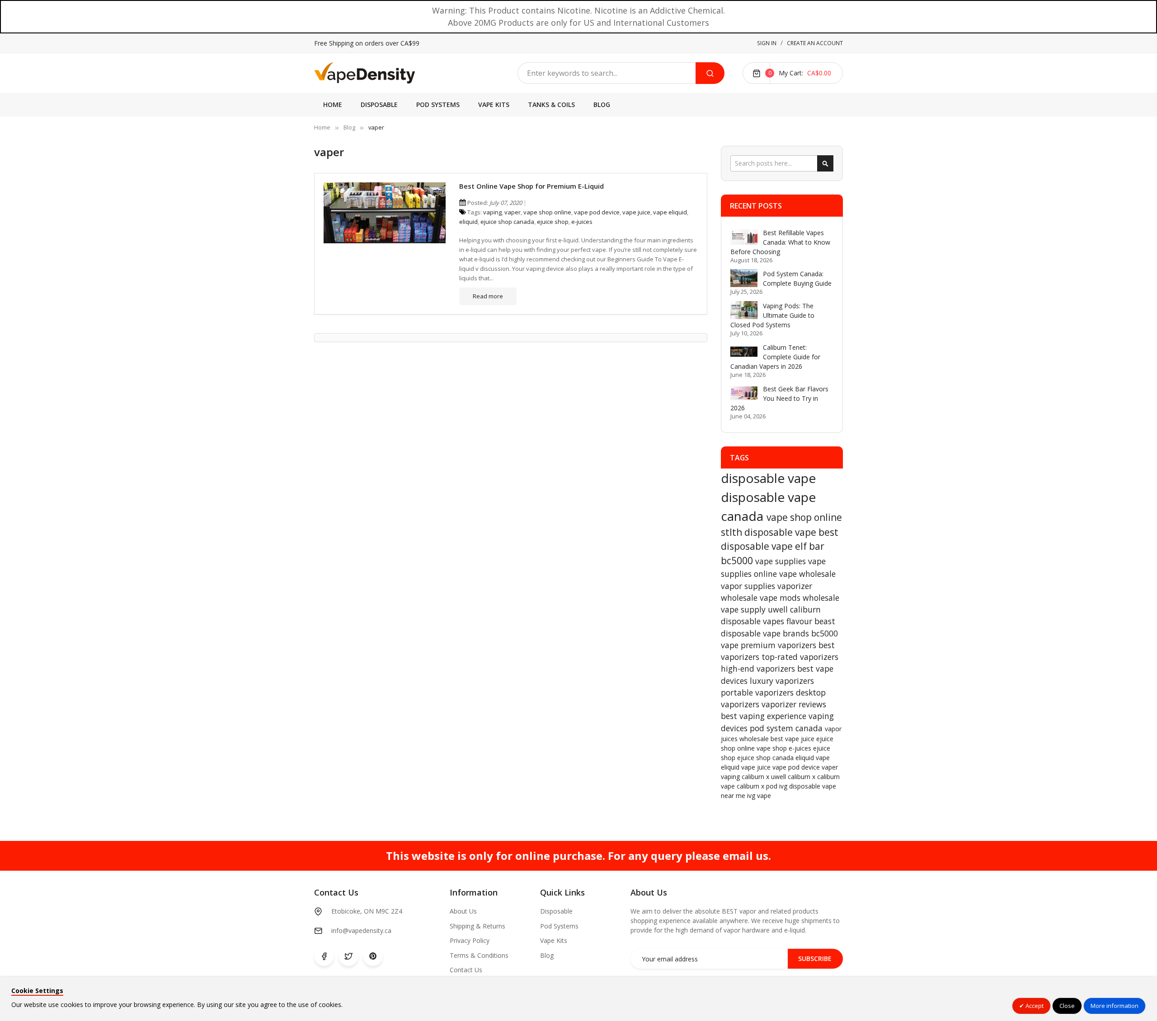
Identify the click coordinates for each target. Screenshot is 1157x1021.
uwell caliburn (794, 609)
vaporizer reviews (794, 704)
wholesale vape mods (762, 597)
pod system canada (787, 728)
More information (1114, 1006)
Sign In (766, 43)
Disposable (556, 911)
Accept (1034, 1006)
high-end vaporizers (759, 668)
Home (322, 127)
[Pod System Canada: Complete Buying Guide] (743, 278)
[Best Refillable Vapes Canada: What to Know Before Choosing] (743, 237)
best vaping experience (765, 715)
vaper (512, 212)
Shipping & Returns (477, 926)
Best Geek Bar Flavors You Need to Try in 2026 (779, 398)
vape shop (773, 748)
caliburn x (756, 776)
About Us (463, 911)
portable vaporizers (758, 692)
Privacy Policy (469, 940)
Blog (349, 127)
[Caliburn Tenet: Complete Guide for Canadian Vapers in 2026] (743, 352)
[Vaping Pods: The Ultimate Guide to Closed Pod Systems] (743, 310)
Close (1067, 1006)
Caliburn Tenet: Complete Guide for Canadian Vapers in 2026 (775, 357)
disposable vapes (753, 621)
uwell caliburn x (794, 776)
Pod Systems (559, 926)
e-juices (582, 222)
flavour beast (810, 621)
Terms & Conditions (479, 955)
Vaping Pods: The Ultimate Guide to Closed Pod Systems (772, 315)
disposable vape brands (766, 633)
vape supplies (781, 561)
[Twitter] (348, 956)
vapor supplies (749, 585)
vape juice (636, 212)
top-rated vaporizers (800, 656)
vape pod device (597, 212)
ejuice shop (553, 222)
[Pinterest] (373, 956)
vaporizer (794, 585)
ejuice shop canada (507, 222)
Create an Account (815, 43)
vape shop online (547, 212)
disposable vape (768, 478)
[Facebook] (324, 956)
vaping (492, 212)
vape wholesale (807, 573)
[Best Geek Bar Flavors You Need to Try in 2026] (743, 393)
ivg (784, 786)
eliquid (468, 222)
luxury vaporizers (782, 680)
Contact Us (466, 969)
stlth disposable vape (769, 532)
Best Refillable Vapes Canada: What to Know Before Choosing (780, 242)
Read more (488, 296)
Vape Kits (553, 940)
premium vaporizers (779, 645)
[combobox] (607, 73)
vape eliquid (670, 212)
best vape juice (793, 738)
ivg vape (759, 795)
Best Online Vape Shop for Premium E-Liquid (531, 185)
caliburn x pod (758, 786)
